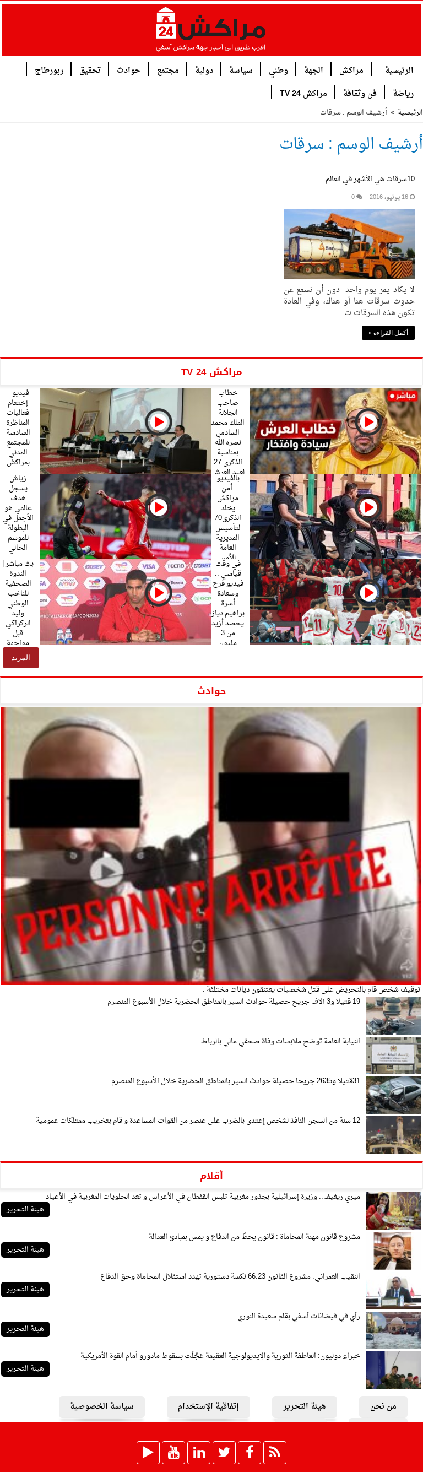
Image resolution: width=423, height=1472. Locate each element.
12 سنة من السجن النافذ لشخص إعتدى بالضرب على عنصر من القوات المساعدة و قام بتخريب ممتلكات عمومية (198, 1121)
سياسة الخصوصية (102, 1406)
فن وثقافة (360, 92)
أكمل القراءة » (388, 333)
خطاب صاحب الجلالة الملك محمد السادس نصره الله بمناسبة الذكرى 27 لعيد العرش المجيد (228, 437)
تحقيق (90, 69)
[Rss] (274, 1452)
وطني (278, 69)
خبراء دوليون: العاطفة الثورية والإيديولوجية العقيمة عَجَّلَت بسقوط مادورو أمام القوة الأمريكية (220, 1356)
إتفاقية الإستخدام (208, 1406)
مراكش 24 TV (303, 92)
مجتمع (168, 69)
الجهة (313, 69)
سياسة (241, 69)
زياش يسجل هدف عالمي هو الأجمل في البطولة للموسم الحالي (18, 513)
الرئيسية (399, 69)
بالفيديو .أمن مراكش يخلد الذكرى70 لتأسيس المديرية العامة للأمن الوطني (227, 523)
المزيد (21, 657)
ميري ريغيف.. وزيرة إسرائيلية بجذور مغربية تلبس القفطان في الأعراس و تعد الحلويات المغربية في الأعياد (203, 1197)
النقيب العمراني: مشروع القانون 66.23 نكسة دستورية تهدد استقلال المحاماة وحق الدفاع (230, 1277)
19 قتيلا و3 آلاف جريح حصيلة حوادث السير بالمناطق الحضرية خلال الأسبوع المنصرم (233, 1002)
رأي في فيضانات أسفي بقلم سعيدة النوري (298, 1316)
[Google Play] (148, 1452)
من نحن (383, 1406)
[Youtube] (173, 1452)
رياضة (403, 92)
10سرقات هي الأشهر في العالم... (367, 179)
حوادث (129, 69)
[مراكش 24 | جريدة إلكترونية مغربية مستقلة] (211, 33)
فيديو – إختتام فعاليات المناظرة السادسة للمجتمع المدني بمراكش (18, 427)
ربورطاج (49, 69)
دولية (204, 69)
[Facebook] (249, 1452)
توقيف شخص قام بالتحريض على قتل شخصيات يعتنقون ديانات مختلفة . (312, 990)
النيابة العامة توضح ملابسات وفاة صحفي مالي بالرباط (280, 1041)
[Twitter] (224, 1452)
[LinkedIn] (198, 1452)
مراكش (351, 69)
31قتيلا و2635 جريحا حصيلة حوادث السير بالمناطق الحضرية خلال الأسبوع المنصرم (235, 1081)
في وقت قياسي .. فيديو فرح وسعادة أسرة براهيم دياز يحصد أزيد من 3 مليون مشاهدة (228, 608)
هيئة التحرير (25, 1209)
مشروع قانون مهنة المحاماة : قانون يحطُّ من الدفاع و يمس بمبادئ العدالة (254, 1237)
